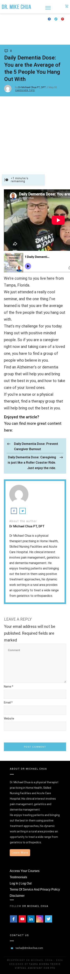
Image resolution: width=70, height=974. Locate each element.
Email (8, 702)
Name (8, 686)
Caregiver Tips (25, 90)
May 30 (53, 87)
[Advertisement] (35, 133)
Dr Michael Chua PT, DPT (32, 87)
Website (9, 718)
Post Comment (35, 747)
